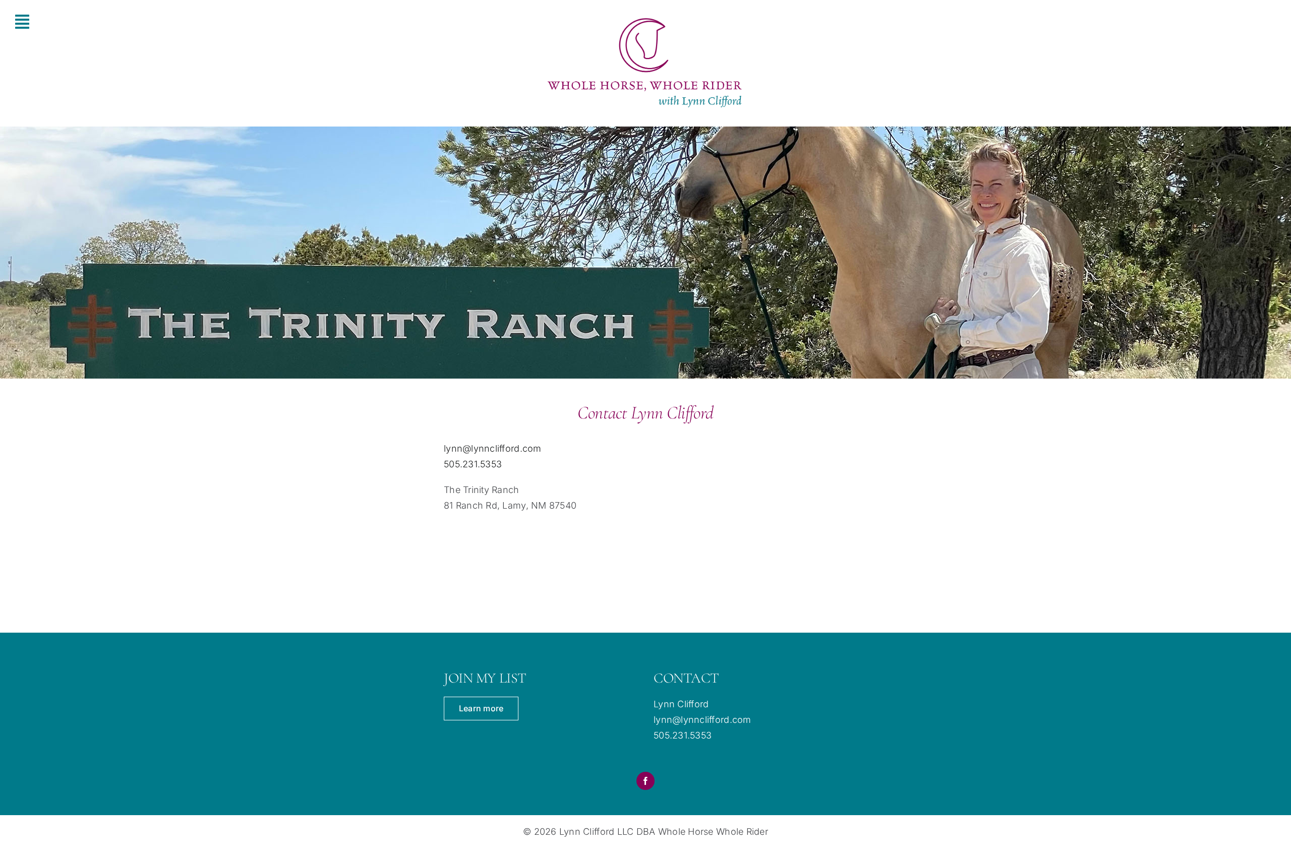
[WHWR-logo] (645, 18)
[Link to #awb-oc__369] (95, 22)
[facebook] (645, 781)
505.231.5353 (473, 464)
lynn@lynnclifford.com (493, 448)
